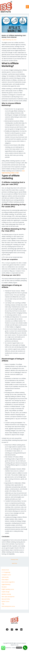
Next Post (14, 563)
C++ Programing (6, 572)
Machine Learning (6, 594)
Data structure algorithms (8, 582)
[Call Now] (25, 647)
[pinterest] (12, 629)
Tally (3, 604)
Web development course (8, 606)
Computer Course (6, 574)
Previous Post (14, 559)
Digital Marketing (6, 39)
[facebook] (7, 629)
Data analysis (5, 579)
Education (4, 587)
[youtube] (17, 629)
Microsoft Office (6, 599)
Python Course (5, 601)
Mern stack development (8, 596)
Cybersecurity (5, 577)
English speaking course (8, 589)
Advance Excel (5, 570)
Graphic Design (5, 591)
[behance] (22, 629)
